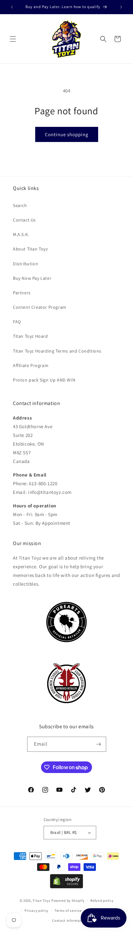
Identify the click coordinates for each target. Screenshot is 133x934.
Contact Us (24, 220)
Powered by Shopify (68, 900)
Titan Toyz (41, 900)
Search (20, 205)
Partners (22, 293)
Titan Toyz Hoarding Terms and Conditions (57, 351)
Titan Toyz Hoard (30, 336)
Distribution (25, 264)
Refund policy (101, 900)
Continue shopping (66, 134)
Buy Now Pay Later (32, 278)
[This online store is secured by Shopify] (66, 886)
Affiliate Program (30, 365)
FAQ (17, 322)
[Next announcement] (121, 7)
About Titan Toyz (30, 249)
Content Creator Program (39, 307)
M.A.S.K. (21, 234)
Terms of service (68, 910)
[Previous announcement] (12, 7)
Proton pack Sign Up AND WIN (44, 380)
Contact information (69, 920)
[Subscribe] (99, 744)
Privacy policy (36, 910)
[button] (13, 39)
